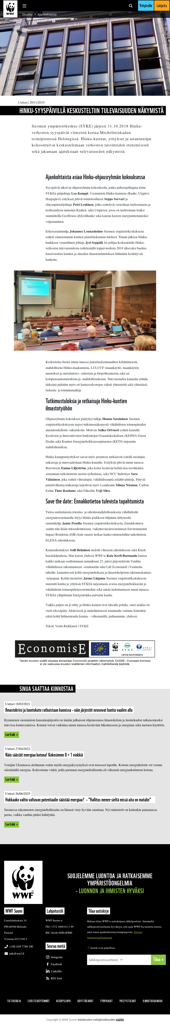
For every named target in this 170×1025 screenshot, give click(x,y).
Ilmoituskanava (153, 1001)
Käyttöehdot (86, 1001)
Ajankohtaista (47, 14)
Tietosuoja (14, 1001)
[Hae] (130, 5)
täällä (120, 1019)
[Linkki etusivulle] (10, 8)
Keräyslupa (63, 1001)
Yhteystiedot (127, 1001)
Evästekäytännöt (39, 1001)
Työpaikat (106, 1001)
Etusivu (27, 14)
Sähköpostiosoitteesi (103, 960)
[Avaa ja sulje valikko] (24, 5)
